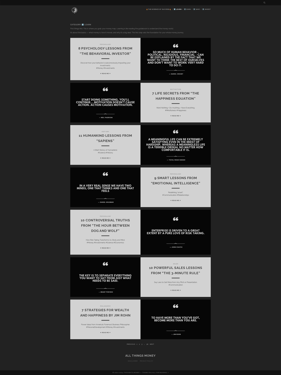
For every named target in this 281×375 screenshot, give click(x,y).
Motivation (175, 89)
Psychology (105, 44)
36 (147, 344)
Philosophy (105, 306)
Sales (175, 264)
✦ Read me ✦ (105, 73)
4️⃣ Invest (206, 9)
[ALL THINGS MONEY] (74, 14)
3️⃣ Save (196, 9)
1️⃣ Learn (177, 9)
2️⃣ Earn (187, 9)
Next (152, 344)
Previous (131, 344)
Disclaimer (133, 361)
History (105, 131)
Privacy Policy (146, 361)
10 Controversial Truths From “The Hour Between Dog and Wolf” (105, 225)
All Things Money (140, 355)
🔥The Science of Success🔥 (158, 9)
